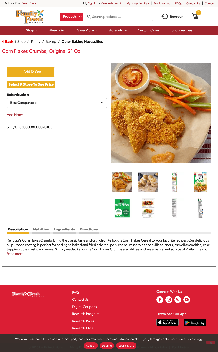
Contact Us (193, 3)
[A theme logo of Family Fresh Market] (30, 16)
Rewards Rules (83, 321)
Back (8, 42)
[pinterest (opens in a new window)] (177, 301)
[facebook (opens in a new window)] (159, 301)
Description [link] (18, 229)
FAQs (178, 3)
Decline (107, 345)
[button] (122, 182)
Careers (210, 3)
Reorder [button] (176, 17)
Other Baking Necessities (82, 42)
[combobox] (71, 17)
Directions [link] (89, 229)
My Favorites (162, 3)
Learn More (126, 345)
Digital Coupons (84, 307)
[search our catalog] (87, 17)
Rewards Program (85, 314)
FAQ (75, 293)
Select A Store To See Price (31, 84)
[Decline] (210, 342)
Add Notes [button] (15, 115)
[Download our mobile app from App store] (167, 322)
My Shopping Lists (137, 3)
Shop (21, 42)
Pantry (35, 42)
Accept (91, 345)
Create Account (111, 3)
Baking (51, 42)
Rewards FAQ (82, 328)
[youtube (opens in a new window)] (186, 301)
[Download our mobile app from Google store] (195, 322)
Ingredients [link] (64, 229)
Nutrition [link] (41, 229)
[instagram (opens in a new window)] (168, 301)
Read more (15, 254)
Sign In (92, 3)
